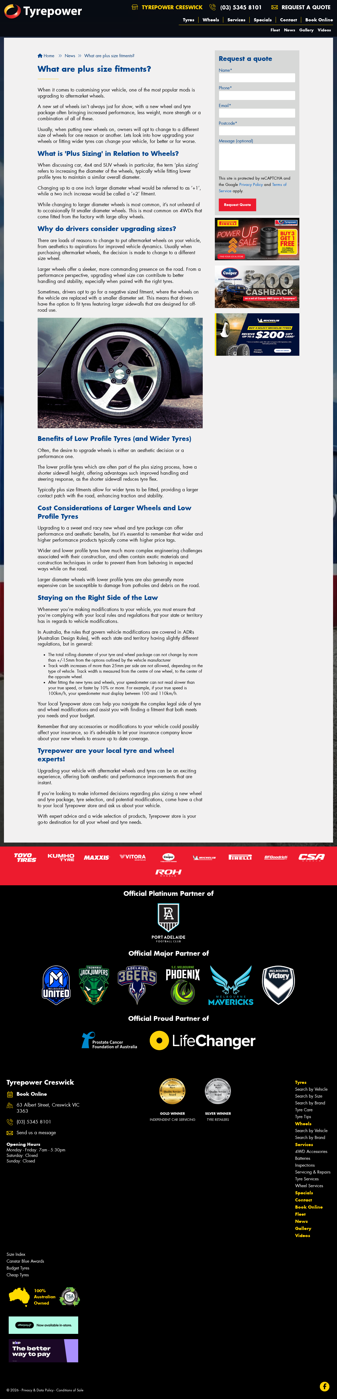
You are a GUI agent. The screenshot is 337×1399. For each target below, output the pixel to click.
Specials (263, 20)
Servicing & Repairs (312, 1172)
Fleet (275, 29)
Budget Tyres (18, 1268)
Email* (225, 105)
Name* (225, 70)
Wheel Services (309, 1186)
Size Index (16, 1254)
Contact (288, 20)
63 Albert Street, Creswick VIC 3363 (48, 1108)
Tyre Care (304, 1110)
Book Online (319, 20)
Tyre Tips (303, 1116)
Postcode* (228, 123)
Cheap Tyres (18, 1275)
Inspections (305, 1165)
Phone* (225, 88)
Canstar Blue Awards (25, 1261)
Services (236, 20)
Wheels (211, 20)
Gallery (306, 29)
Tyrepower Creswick (171, 7)
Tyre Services (307, 1179)
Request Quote (237, 204)
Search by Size (308, 1096)
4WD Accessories (311, 1151)
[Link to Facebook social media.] (325, 1386)
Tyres (188, 20)
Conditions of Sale (69, 1390)
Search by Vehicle (311, 1089)
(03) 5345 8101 (241, 7)
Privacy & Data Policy (37, 1390)
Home (48, 56)
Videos (324, 29)
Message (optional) (236, 141)
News (289, 29)
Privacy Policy (251, 184)
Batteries (302, 1158)
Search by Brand (310, 1103)
